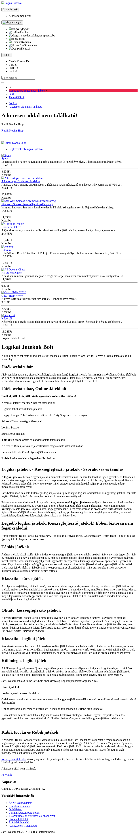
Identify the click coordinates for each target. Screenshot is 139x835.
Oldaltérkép (15, 809)
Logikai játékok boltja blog (24, 812)
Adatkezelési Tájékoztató (23, 825)
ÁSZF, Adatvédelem (20, 802)
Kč (19, 61)
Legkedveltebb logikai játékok (26, 149)
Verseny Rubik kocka (13, 759)
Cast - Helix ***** (12, 295)
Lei (13, 71)
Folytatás (6, 774)
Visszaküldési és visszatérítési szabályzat (32, 815)
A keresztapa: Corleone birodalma (20, 181)
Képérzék (6, 318)
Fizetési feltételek (18, 819)
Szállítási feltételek (19, 806)
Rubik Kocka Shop (12, 130)
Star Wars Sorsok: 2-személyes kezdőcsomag (27, 204)
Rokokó (6, 249)
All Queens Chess (11, 272)
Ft (13, 67)
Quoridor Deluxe (11, 227)
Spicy (4, 158)
